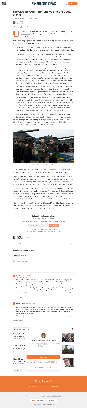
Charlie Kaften (20, 275)
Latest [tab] (19, 329)
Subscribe (73, 4)
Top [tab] (15, 329)
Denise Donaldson (21, 303)
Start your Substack (39, 400)
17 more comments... (18, 320)
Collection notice (56, 396)
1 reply (20, 297)
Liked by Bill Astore (22, 277)
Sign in (82, 4)
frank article (25, 34)
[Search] (62, 3)
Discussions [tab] (25, 329)
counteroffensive (33, 31)
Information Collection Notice (43, 362)
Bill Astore (20, 21)
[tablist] (20, 255)
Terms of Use (51, 361)
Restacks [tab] (23, 255)
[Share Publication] (66, 3)
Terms (48, 396)
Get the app (51, 400)
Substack (35, 404)
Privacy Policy (56, 362)
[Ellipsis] (73, 275)
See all (16, 370)
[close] (59, 333)
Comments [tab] (17, 255)
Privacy (44, 396)
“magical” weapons (65, 114)
